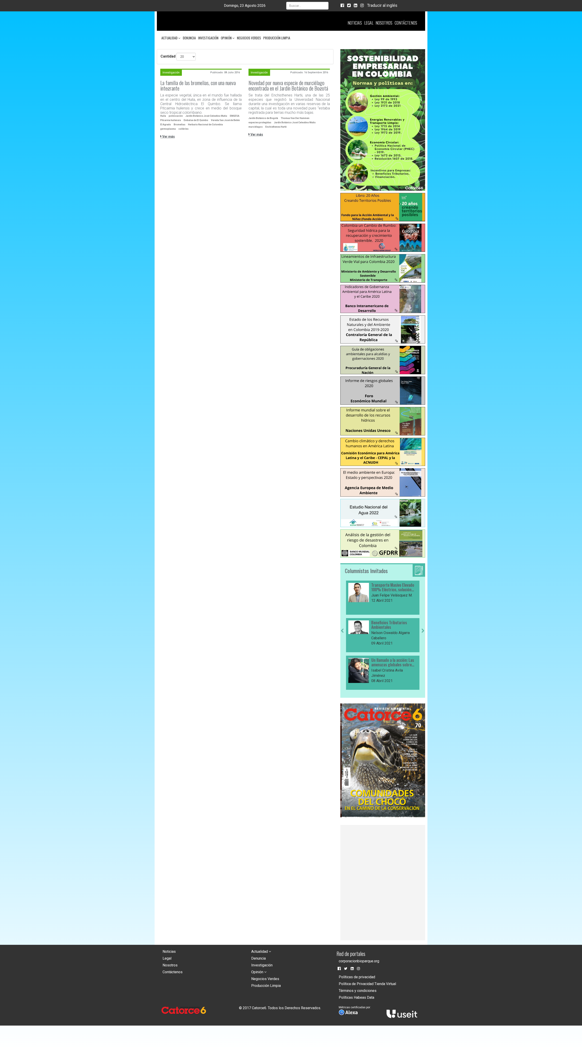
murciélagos (255, 127)
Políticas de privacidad (357, 977)
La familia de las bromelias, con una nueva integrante (198, 85)
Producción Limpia (276, 37)
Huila (163, 116)
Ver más (168, 136)
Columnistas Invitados (366, 570)
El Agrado (165, 124)
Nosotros (384, 23)
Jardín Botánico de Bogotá (263, 118)
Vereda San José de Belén (225, 120)
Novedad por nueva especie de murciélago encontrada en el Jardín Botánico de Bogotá (288, 85)
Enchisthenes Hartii (276, 127)
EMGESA (234, 116)
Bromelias (179, 124)
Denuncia (189, 37)
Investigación (208, 37)
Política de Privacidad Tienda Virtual (367, 984)
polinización (176, 116)
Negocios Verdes (249, 37)
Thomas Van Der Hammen (295, 118)
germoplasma (168, 129)
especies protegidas (259, 122)
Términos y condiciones (357, 990)
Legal (368, 23)
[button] (342, 659)
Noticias (355, 23)
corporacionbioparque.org (359, 961)
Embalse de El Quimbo (196, 120)
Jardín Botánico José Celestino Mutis (206, 116)
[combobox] (307, 6)
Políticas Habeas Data (356, 997)
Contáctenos (406, 23)
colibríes (183, 129)
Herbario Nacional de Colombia (205, 124)
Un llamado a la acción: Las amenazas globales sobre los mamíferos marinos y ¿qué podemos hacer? (392, 662)
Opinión (226, 37)
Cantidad (168, 56)
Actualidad (169, 37)
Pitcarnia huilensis (170, 120)
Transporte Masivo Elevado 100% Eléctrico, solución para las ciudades (392, 587)
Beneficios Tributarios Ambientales (389, 624)
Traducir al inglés (382, 5)
